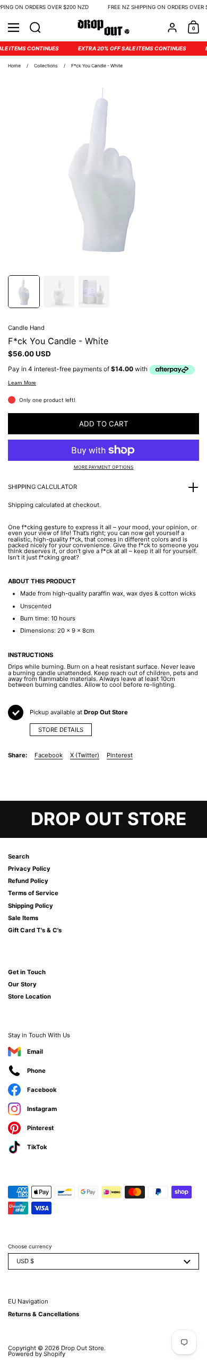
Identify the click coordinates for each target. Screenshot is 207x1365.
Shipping (20, 505)
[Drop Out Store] (104, 28)
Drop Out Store (82, 1348)
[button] (35, 27)
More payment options (104, 467)
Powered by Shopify (36, 1354)
